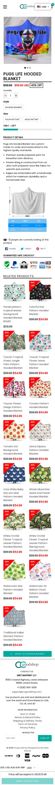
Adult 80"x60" (32, 119)
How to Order (27, 714)
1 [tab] (25, 68)
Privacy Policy (27, 727)
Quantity (7, 90)
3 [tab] (30, 68)
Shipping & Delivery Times (27, 720)
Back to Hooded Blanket (30, 653)
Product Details (13, 137)
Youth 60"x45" (12, 119)
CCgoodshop (21, 747)
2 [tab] (27, 68)
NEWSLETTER (28, 733)
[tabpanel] (27, 41)
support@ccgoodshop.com (27, 691)
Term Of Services (27, 724)
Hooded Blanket (13, 107)
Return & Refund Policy (27, 717)
